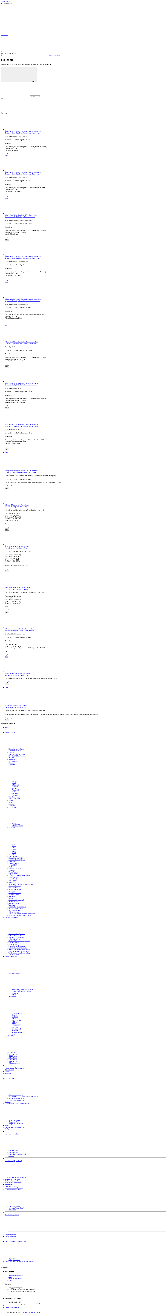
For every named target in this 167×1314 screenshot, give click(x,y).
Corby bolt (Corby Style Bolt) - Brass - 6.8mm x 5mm (21, 426)
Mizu (14, 851)
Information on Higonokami (17, 1177)
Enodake (15, 793)
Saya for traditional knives (16, 1098)
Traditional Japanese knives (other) (19, 953)
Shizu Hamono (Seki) (15, 889)
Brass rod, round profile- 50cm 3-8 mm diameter (19, 630)
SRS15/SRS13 (16, 1024)
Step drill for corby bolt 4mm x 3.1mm (16, 589)
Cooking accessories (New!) (13, 1189)
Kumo (14, 846)
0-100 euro (12, 1052)
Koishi (14, 853)
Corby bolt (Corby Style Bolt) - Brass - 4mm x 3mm (21, 343)
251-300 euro (13, 1059)
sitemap (24, 1312)
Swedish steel (16, 1029)
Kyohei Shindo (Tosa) (15, 877)
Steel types (12, 1258)
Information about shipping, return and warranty (19, 1261)
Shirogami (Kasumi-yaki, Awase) (22, 990)
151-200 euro (13, 1056)
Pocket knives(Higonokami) (13, 1161)
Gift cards (8, 1073)
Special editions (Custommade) (14, 1068)
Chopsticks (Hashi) (14, 1206)
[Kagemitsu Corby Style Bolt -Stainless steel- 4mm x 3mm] (85, 123)
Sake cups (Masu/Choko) (16, 1208)
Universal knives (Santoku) (17, 934)
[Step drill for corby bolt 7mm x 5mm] (85, 496)
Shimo (14, 849)
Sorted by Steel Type (11, 956)
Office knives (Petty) (15, 939)
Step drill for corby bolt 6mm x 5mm (16, 548)
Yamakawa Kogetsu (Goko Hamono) (20, 875)
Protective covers (10, 1078)
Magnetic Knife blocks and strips (15, 1127)
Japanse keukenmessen (12, 1307)
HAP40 (14, 1015)
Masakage (12, 827)
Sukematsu (12, 891)
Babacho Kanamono (15, 751)
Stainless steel (13, 996)
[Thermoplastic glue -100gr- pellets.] (85, 697)
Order (6, 155)
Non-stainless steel (14, 973)
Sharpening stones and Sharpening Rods (17, 1103)
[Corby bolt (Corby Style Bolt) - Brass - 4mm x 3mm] (85, 333)
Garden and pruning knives (13, 1181)
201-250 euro (13, 1058)
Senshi (14, 783)
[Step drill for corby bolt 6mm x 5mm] (85, 538)
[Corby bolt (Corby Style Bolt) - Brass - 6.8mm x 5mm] (85, 416)
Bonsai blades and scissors (13, 1182)
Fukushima (12, 759)
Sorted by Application (11, 917)
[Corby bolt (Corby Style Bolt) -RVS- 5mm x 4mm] (85, 206)
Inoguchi (11, 802)
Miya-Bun (12, 870)
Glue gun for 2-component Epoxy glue (16, 675)
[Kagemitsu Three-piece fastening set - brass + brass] (85, 462)
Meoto (10, 867)
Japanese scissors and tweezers (14, 1188)
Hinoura (11, 763)
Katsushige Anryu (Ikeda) (16, 749)
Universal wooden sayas (16, 1095)
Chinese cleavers (14, 912)
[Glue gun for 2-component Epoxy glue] (85, 665)
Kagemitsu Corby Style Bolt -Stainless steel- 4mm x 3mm (22, 133)
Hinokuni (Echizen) (15, 886)
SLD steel (15, 1022)
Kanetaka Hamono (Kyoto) (17, 860)
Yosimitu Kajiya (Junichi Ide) (17, 907)
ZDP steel (15, 1027)
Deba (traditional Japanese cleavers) (19, 949)
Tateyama (15, 786)
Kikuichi (11, 804)
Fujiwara (11, 758)
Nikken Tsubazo (14, 872)
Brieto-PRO (12, 752)
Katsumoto (12, 861)
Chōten (14, 788)
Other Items (12, 1210)
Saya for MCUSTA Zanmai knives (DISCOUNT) (24, 1096)
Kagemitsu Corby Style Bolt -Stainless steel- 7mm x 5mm (22, 301)
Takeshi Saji (12, 882)
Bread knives (13, 944)
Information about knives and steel (15, 1241)
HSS (13, 1034)
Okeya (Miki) (13, 865)
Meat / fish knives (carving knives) (19, 941)
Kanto (14, 792)
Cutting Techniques (14, 1260)
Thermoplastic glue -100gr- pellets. (15, 707)
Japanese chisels (9, 1186)
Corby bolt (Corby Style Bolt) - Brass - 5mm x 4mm (21, 385)
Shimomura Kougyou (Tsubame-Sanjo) (21, 884)
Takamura (12, 896)
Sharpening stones (14, 1120)
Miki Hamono (13, 856)
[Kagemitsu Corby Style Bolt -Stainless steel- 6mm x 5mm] (85, 248)
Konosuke (12, 805)
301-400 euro (13, 1061)
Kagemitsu (12, 764)
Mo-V (14, 1018)
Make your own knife (11, 1134)
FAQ (10, 1277)
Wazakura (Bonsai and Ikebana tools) (20, 915)
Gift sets (7, 1071)
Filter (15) (33, 81)
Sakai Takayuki (13, 887)
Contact (11, 1280)
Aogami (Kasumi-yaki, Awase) (21, 991)
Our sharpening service (12, 1215)
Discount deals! (9, 1070)
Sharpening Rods (14, 1122)
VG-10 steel (16, 1025)
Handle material (13, 1152)
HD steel (15, 1017)
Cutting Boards (9, 1129)
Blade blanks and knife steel (17, 1154)
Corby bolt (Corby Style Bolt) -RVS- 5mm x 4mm (20, 217)
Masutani (11, 854)
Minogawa (15, 785)
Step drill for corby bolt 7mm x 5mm (16, 507)
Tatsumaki (15, 790)
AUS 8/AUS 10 (17, 1013)
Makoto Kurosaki (17, 826)
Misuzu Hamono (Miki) (16, 858)
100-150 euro (13, 1054)
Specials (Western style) (16, 908)
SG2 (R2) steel (16, 1020)
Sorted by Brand (10, 732)
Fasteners (11, 1156)
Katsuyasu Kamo (14, 863)
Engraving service (10, 1236)
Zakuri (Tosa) (13, 879)
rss (29, 1312)
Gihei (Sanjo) (13, 761)
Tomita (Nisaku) (13, 901)
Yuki (13, 847)
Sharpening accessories (16, 1124)
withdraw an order (36, 1312)
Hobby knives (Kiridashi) (12, 1179)
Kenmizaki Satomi (14, 797)
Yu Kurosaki (12, 807)
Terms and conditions (15, 1278)
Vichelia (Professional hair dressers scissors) (22, 914)
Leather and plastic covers (16, 1100)
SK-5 (14, 995)
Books (7, 1125)
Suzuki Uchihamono (15, 893)
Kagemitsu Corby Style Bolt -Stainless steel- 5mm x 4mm (22, 174)
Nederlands (4, 35)
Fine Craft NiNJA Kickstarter (17, 756)
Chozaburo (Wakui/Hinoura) (17, 754)
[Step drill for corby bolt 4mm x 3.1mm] (85, 579)
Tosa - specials (13, 880)
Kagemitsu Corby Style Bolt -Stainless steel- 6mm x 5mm (22, 258)
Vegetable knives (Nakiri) (16, 937)
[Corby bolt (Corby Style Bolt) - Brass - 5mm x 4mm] (85, 374)
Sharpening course (10, 1235)
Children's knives (14, 942)
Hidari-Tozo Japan (14, 798)
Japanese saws (9, 1184)
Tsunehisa (12, 905)
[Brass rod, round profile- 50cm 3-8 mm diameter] (85, 620)
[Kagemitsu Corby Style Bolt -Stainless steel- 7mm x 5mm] (85, 290)
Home (6, 727)
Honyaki (15, 993)
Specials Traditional (14, 910)
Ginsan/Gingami (17, 1032)
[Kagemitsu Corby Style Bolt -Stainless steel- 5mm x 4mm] (85, 164)
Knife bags (8, 1102)
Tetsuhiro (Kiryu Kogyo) (16, 900)
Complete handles (14, 1150)
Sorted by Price (9, 1036)
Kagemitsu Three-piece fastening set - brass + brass (20, 472)
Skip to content (5, 1)
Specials (14, 781)
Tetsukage (15, 795)
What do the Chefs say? (16, 1275)
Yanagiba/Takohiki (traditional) (18, 948)
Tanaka (11, 898)
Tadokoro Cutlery (14, 894)
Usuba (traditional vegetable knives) (19, 951)
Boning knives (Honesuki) (17, 946)
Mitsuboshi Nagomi (15, 868)
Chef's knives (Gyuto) (15, 935)
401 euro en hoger (14, 1063)
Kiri (13, 844)
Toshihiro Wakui (14, 903)
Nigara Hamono (13, 874)
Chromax (15, 1031)
